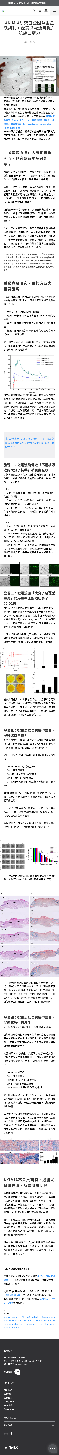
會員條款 (8, 1397)
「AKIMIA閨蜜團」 (13, 1295)
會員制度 (8, 1393)
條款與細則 (9, 1409)
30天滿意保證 (10, 1405)
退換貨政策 (9, 1401)
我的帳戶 (8, 1389)
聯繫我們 (8, 1351)
